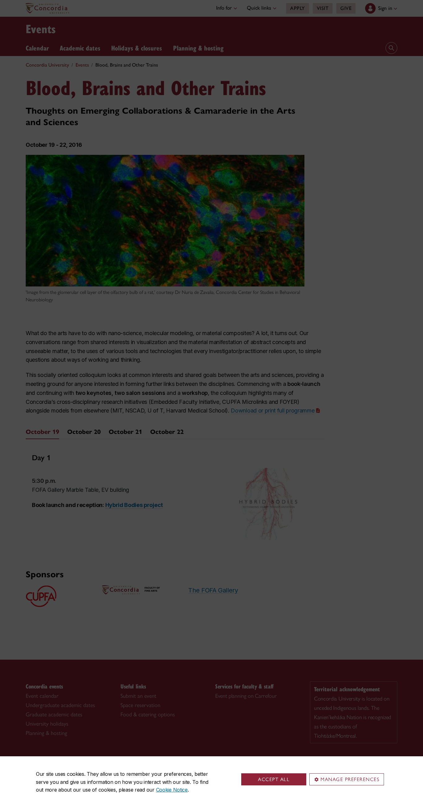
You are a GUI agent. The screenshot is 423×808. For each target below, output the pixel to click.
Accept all (274, 779)
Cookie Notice (172, 790)
